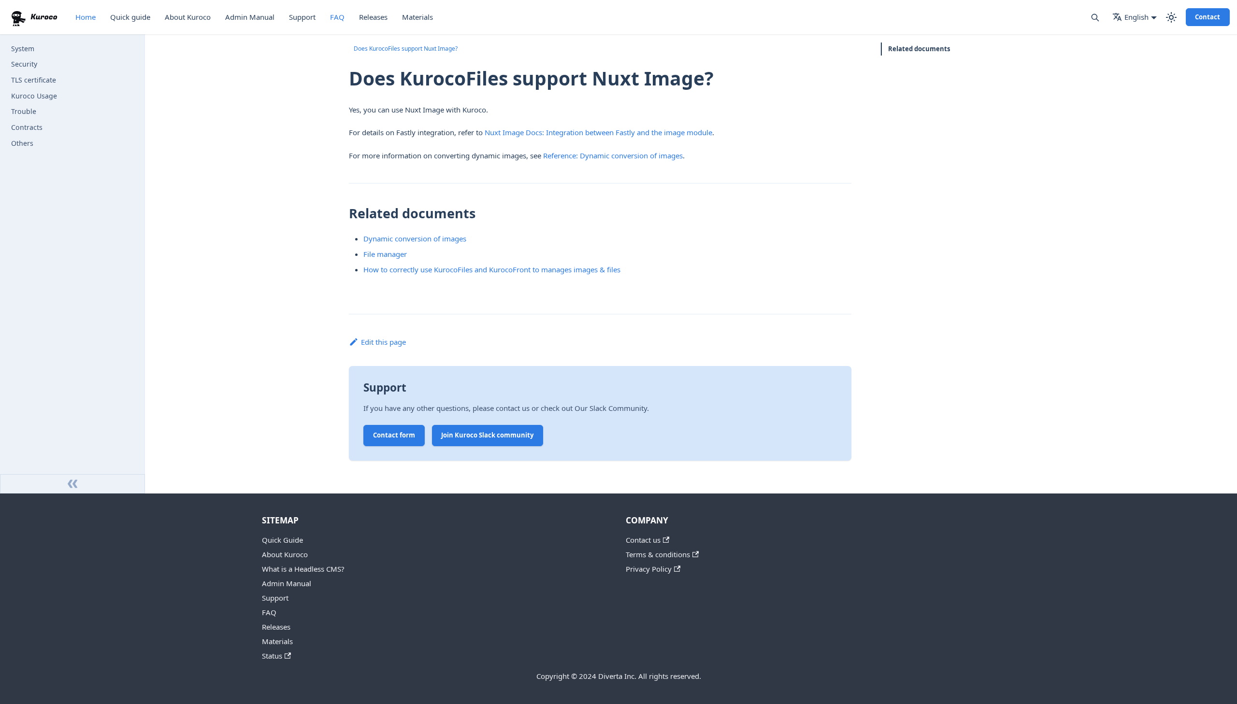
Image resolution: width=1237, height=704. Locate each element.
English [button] (1136, 17)
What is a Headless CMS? (303, 569)
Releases (373, 17)
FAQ (337, 17)
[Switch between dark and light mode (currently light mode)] (1171, 17)
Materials (417, 17)
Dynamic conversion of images (414, 238)
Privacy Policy (649, 569)
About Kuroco (188, 17)
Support (302, 17)
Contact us (643, 540)
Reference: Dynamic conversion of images (613, 155)
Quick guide (130, 17)
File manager (385, 254)
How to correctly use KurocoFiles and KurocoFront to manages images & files (491, 269)
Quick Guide (282, 540)
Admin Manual (249, 17)
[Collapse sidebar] (72, 483)
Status (272, 656)
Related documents (919, 48)
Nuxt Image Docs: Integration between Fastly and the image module (598, 132)
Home (85, 17)
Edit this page (383, 342)
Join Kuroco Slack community (487, 435)
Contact (1207, 17)
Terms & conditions (658, 554)
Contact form (394, 435)
